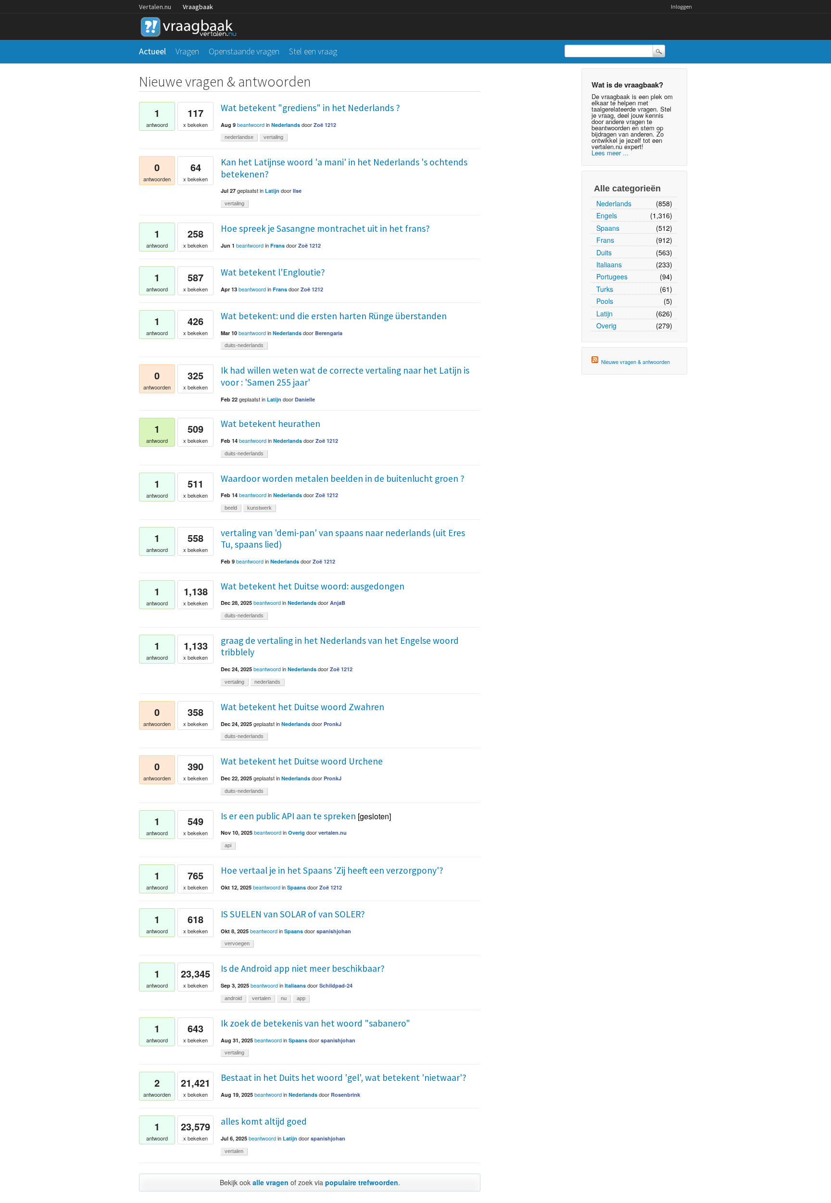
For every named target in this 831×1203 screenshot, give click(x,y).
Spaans (607, 228)
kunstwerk (259, 508)
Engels (606, 215)
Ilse (297, 190)
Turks (604, 289)
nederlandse (239, 137)
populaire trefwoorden (361, 1182)
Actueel (152, 51)
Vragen (187, 51)
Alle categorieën (627, 188)
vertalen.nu (332, 832)
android (233, 998)
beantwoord (250, 124)
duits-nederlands (244, 345)
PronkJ (332, 723)
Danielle (305, 399)
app (301, 998)
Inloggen (681, 6)
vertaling (273, 137)
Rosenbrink (345, 1094)
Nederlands (613, 203)
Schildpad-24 (336, 985)
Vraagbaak (198, 6)
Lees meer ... (610, 152)
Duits (604, 252)
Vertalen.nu (155, 6)
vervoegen (237, 943)
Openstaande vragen (244, 51)
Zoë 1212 (325, 124)
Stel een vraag (313, 51)
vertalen (261, 998)
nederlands (267, 682)
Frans (605, 240)
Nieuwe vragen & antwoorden (635, 361)
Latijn (604, 313)
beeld (231, 508)
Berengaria (328, 333)
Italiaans (609, 264)
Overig (606, 325)
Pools (604, 301)
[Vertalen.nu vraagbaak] (191, 25)
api (228, 845)
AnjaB (337, 602)
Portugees (612, 276)
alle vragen (270, 1182)
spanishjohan (333, 931)
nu (284, 998)
